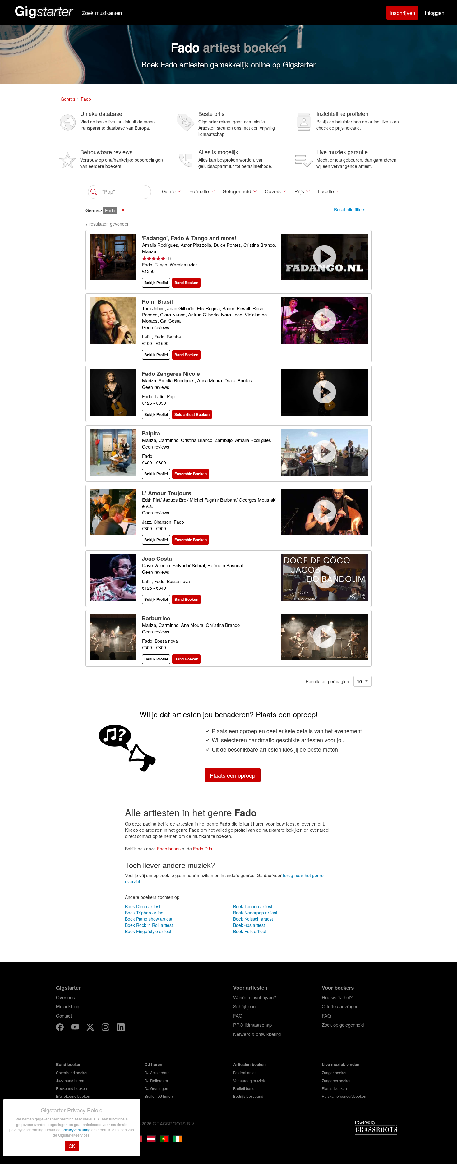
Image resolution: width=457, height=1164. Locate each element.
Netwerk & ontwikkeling (257, 1034)
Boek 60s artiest (249, 925)
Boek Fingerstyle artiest (148, 931)
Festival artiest (245, 1072)
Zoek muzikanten (102, 12)
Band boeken (68, 1064)
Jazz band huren (70, 1080)
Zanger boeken (335, 1072)
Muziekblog (67, 1006)
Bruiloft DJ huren (159, 1096)
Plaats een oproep (232, 775)
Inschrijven (402, 12)
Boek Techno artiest (252, 906)
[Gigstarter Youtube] (75, 1028)
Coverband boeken (72, 1072)
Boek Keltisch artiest (253, 919)
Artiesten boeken (249, 1064)
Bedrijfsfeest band (248, 1096)
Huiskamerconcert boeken (344, 1096)
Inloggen (434, 12)
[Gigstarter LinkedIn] (121, 1028)
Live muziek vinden (340, 1064)
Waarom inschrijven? (254, 997)
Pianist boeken (334, 1088)
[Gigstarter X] (90, 1028)
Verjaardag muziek (249, 1080)
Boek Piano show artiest (148, 919)
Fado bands (169, 848)
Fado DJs (202, 848)
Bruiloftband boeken (73, 1096)
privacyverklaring (76, 1129)
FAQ (237, 1015)
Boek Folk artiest (249, 931)
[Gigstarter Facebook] (60, 1028)
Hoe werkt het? (337, 997)
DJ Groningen (156, 1088)
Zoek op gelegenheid (343, 1024)
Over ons (65, 997)
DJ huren (153, 1064)
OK (72, 1146)
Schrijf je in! (245, 1006)
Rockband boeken (71, 1088)
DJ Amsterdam (157, 1072)
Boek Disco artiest (142, 906)
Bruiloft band (244, 1088)
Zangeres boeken (337, 1080)
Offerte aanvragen (340, 1006)
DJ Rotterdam (156, 1080)
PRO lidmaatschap (252, 1024)
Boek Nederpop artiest (255, 912)
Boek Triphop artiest (144, 912)
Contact (64, 1015)
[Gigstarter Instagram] (106, 1028)
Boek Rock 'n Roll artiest (149, 925)
